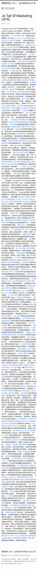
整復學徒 (13, 512)
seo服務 (4, 538)
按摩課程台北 (19, 421)
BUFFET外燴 (29, 127)
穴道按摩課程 (20, 253)
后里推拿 (21, 197)
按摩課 (16, 141)
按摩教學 (27, 197)
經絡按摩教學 (11, 68)
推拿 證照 (8, 272)
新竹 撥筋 (7, 164)
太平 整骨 (10, 64)
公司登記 (19, 106)
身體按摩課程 (27, 234)
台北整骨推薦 (16, 538)
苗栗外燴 (8, 288)
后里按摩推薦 (21, 477)
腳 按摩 (10, 141)
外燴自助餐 (17, 173)
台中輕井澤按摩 (26, 344)
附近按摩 (8, 456)
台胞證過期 (13, 423)
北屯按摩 (23, 393)
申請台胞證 (8, 57)
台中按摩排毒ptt (18, 281)
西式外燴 (16, 47)
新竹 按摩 (24, 480)
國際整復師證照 (23, 122)
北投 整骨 (16, 162)
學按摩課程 (23, 120)
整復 (6, 223)
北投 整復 (28, 113)
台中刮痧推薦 (21, 419)
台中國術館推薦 (15, 127)
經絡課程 (14, 164)
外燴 (33, 433)
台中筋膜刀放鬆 (20, 297)
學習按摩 (22, 141)
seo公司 (29, 349)
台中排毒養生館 (9, 199)
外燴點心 (8, 444)
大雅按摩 (19, 134)
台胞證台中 (25, 220)
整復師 (20, 451)
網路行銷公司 (22, 225)
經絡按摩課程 (11, 106)
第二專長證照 (16, 220)
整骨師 (12, 491)
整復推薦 (30, 458)
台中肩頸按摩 (27, 318)
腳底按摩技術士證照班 (20, 365)
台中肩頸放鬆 (6, 508)
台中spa (18, 199)
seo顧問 (11, 89)
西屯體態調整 (16, 480)
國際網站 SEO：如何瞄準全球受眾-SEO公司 (18, 6)
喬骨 (5, 64)
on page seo (19, 38)
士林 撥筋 (24, 391)
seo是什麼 (8, 47)
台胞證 (20, 61)
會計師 (12, 40)
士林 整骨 (26, 328)
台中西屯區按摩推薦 (23, 92)
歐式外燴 (13, 124)
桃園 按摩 (31, 538)
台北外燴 (25, 110)
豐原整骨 (8, 220)
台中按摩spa (5, 367)
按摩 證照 (30, 274)
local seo (23, 290)
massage (29, 141)
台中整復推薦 (14, 505)
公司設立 (24, 166)
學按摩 (3, 162)
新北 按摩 (19, 152)
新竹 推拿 (25, 99)
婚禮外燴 (30, 103)
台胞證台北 (29, 45)
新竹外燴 (18, 129)
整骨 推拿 (31, 505)
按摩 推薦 (11, 393)
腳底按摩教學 (22, 444)
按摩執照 (8, 440)
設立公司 (24, 230)
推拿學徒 (23, 386)
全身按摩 (24, 269)
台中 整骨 (29, 430)
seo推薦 (27, 38)
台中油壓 (23, 108)
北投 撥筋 (16, 316)
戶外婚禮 (30, 465)
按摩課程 (10, 162)
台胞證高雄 (25, 262)
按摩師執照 (32, 536)
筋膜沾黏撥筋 (25, 162)
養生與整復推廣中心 (17, 201)
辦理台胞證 (21, 349)
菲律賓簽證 (25, 80)
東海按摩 (26, 61)
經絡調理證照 (12, 80)
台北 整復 (8, 293)
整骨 (9, 538)
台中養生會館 (14, 71)
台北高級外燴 (21, 335)
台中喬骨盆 (15, 120)
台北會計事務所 (23, 353)
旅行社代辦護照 (30, 421)
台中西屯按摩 (9, 262)
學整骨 (27, 367)
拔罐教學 (24, 538)
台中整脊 (30, 419)
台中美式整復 (16, 36)
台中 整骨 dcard (12, 536)
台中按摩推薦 (31, 108)
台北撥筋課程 (23, 536)
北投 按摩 (31, 484)
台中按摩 (28, 281)
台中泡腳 (15, 272)
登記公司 (7, 40)
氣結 (33, 80)
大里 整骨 (4, 89)
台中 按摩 (30, 314)
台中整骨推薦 (16, 458)
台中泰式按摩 (11, 92)
